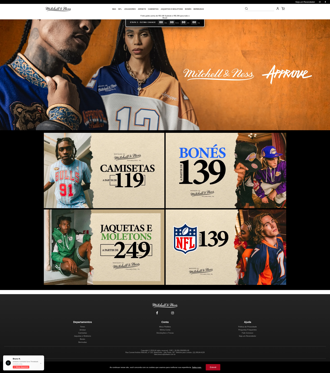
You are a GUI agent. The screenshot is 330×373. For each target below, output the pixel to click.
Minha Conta (165, 330)
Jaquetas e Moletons (82, 336)
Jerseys (82, 330)
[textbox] (261, 8)
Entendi (213, 367)
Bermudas (82, 342)
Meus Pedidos (165, 327)
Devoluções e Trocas (165, 333)
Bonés (82, 339)
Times (82, 327)
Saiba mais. (197, 367)
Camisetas (82, 333)
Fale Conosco (247, 333)
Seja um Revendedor (247, 336)
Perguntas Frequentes (247, 330)
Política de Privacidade (247, 327)
